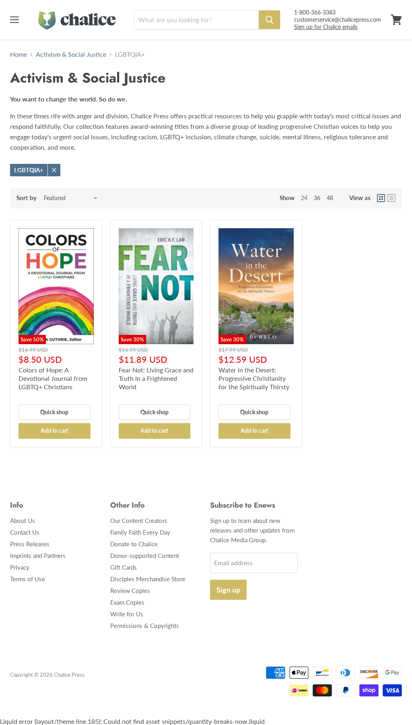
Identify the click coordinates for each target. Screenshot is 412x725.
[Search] (269, 19)
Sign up (228, 589)
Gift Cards (123, 567)
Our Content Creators (138, 520)
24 (304, 197)
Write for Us (126, 614)
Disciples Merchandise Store (147, 578)
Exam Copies (127, 602)
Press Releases (29, 543)
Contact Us (24, 532)
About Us (22, 520)
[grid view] (381, 198)
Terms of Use (27, 578)
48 (330, 197)
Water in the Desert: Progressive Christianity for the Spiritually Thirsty (253, 378)
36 (317, 197)
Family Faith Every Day (140, 532)
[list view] (391, 198)
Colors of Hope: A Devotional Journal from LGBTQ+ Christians (53, 378)
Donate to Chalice (134, 543)
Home (18, 54)
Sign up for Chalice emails (326, 26)
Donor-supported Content (144, 555)
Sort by (26, 197)
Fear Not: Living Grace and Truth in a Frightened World (156, 378)
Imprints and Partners (38, 555)
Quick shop (54, 412)
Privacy (19, 567)
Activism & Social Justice (71, 54)
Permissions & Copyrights (144, 625)
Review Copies (130, 590)
